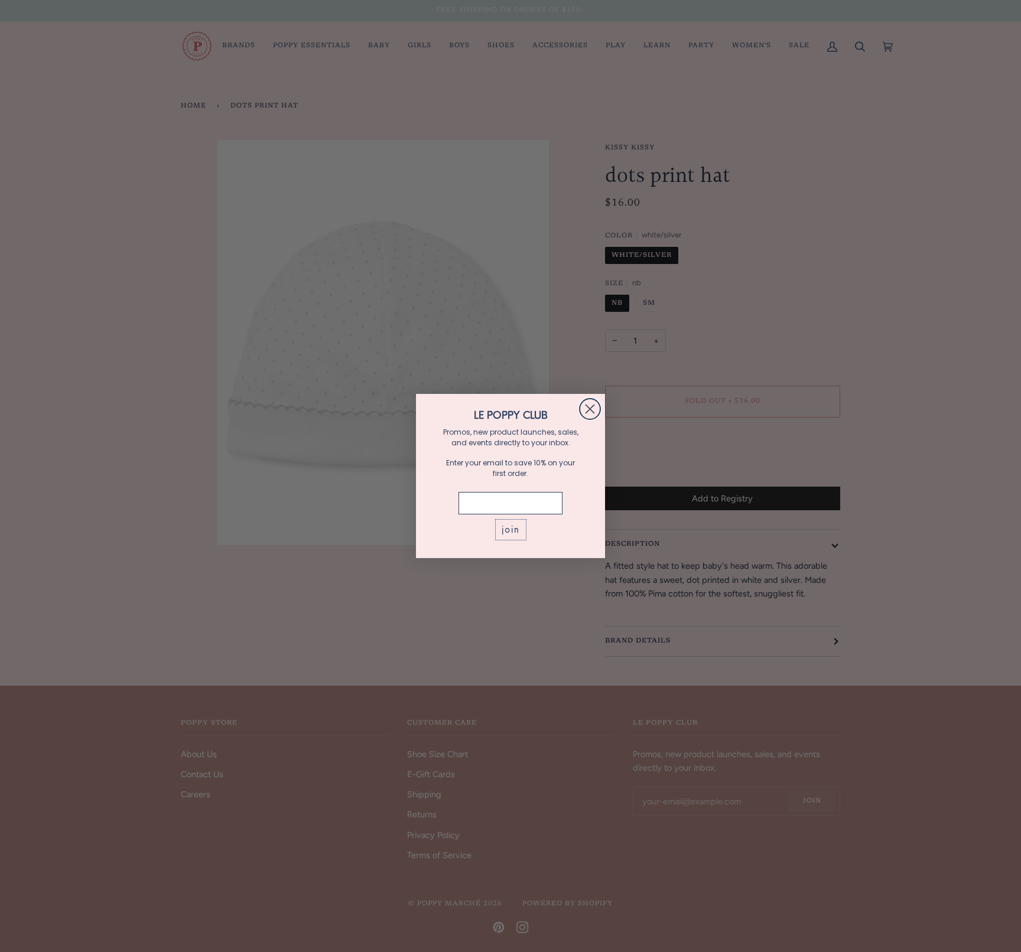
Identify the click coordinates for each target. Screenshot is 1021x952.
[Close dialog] (590, 409)
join (511, 529)
